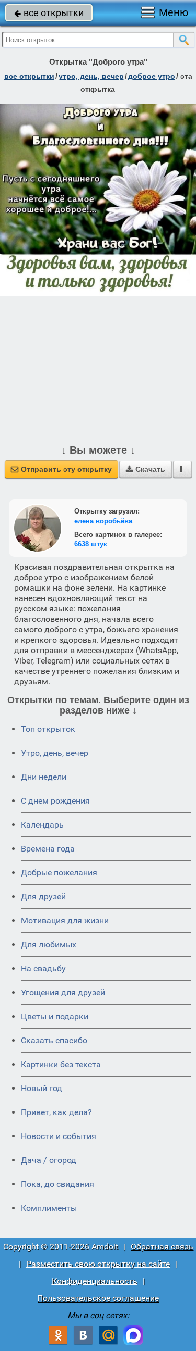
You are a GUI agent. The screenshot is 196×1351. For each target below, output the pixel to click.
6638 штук (90, 544)
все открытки (49, 12)
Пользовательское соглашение (98, 1298)
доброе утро (151, 76)
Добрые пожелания (59, 873)
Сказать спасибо (54, 1040)
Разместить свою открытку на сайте (98, 1264)
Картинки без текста (61, 1064)
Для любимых (48, 944)
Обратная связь (162, 1247)
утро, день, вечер (91, 76)
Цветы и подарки (54, 1016)
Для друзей (43, 897)
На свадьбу (43, 968)
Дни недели (43, 777)
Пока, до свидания (57, 1184)
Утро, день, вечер (54, 753)
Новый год (41, 1088)
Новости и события (58, 1136)
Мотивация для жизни (65, 920)
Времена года (48, 849)
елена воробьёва (103, 521)
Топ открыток (48, 729)
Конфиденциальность (94, 1281)
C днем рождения (55, 801)
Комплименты (49, 1208)
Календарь (42, 825)
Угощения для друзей (63, 992)
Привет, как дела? (56, 1112)
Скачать (145, 469)
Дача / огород (48, 1160)
